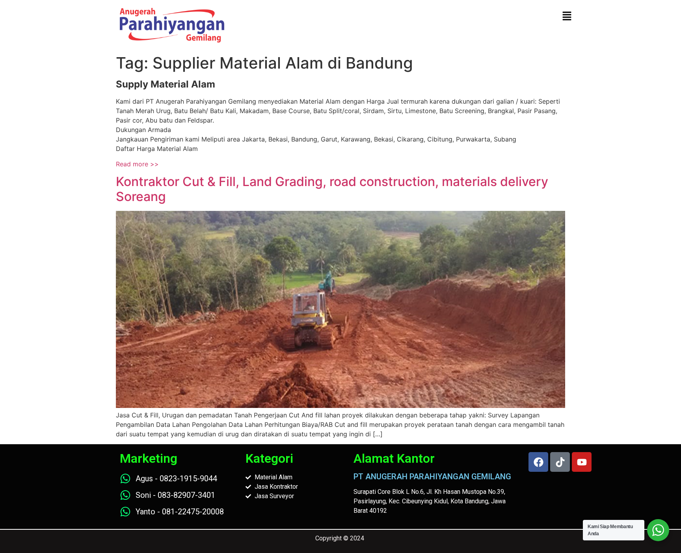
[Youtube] (582, 462)
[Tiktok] (560, 462)
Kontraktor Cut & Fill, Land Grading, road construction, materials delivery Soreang (332, 189)
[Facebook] (538, 462)
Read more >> (137, 164)
